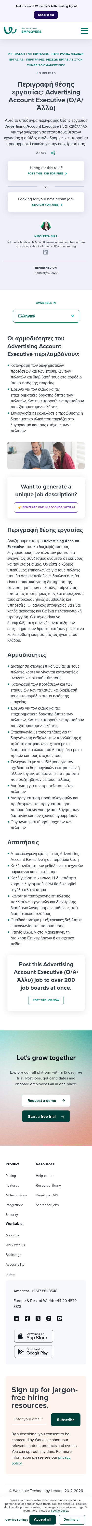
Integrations (15, 1205)
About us (12, 1235)
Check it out (46, 15)
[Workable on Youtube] (38, 1320)
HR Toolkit (16, 53)
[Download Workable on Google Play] (33, 1351)
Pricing (11, 1176)
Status (10, 1274)
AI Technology (16, 1195)
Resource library (48, 1185)
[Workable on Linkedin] (16, 1320)
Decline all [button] (72, 1519)
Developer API (47, 1195)
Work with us (15, 1245)
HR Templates (38, 53)
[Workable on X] (49, 1320)
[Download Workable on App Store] (33, 1336)
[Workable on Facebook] (27, 1320)
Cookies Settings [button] (16, 1519)
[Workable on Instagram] (60, 1320)
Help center (45, 1176)
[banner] (46, 498)
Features (12, 1185)
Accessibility (15, 1264)
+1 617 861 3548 (44, 1291)
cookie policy (59, 1510)
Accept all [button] (42, 1519)
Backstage (13, 1255)
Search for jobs (47, 1205)
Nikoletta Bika (46, 236)
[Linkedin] (46, 252)
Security (12, 1215)
